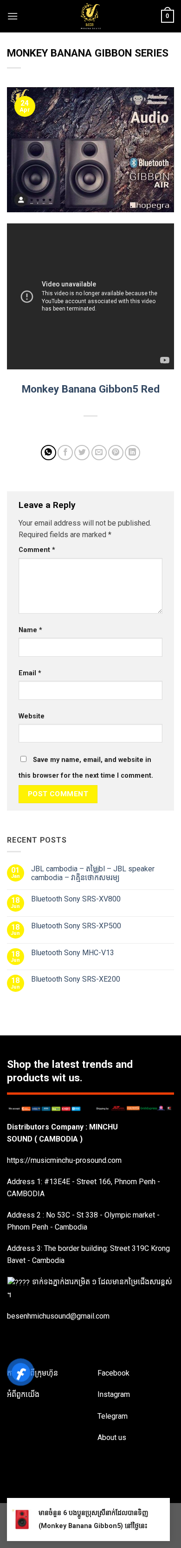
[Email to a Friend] (99, 452)
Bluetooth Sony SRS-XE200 (75, 979)
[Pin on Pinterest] (115, 452)
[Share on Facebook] (65, 452)
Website (32, 716)
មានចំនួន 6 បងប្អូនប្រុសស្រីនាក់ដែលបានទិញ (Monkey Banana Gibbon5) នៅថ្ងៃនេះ (94, 1519)
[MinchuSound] (91, 16)
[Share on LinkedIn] (132, 452)
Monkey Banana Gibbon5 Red (91, 389)
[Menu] (12, 16)
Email (30, 673)
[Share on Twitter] (82, 452)
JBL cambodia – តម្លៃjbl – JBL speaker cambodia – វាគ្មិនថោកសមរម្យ (93, 873)
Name (30, 630)
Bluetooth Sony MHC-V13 (72, 952)
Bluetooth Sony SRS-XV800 (76, 899)
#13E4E (57, 1181)
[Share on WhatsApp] (48, 452)
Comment (37, 550)
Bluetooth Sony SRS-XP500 (76, 925)
